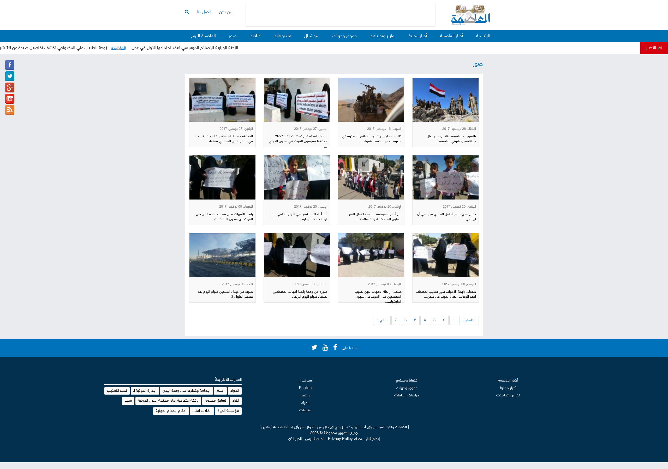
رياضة (305, 395)
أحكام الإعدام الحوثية (171, 411)
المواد (234, 391)
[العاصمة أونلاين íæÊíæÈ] (9, 99)
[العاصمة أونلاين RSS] (9, 110)
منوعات (305, 410)
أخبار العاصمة (451, 36)
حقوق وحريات (344, 36)
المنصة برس (314, 439)
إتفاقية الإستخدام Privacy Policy (354, 439)
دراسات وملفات (406, 395)
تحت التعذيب (117, 391)
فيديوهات (282, 36)
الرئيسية (483, 36)
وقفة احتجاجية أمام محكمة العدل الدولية (168, 400)
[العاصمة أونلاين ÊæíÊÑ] (9, 76)
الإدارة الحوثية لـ (144, 391)
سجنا (128, 400)
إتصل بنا (204, 12)
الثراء (235, 400)
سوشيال (311, 36)
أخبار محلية (418, 36)
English (305, 388)
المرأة (305, 403)
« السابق (469, 320)
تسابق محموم (215, 400)
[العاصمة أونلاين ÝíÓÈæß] (9, 65)
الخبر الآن (295, 439)
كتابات (255, 36)
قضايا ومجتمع (407, 380)
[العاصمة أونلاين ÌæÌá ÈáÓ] (9, 87)
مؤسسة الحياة (228, 411)
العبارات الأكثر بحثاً (228, 380)
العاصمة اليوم (203, 36)
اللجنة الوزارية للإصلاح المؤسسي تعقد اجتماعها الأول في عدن (200, 48)
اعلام (220, 391)
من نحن (225, 12)
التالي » (382, 320)
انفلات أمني (202, 411)
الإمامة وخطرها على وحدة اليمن (186, 391)
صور (233, 36)
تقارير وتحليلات (383, 36)
